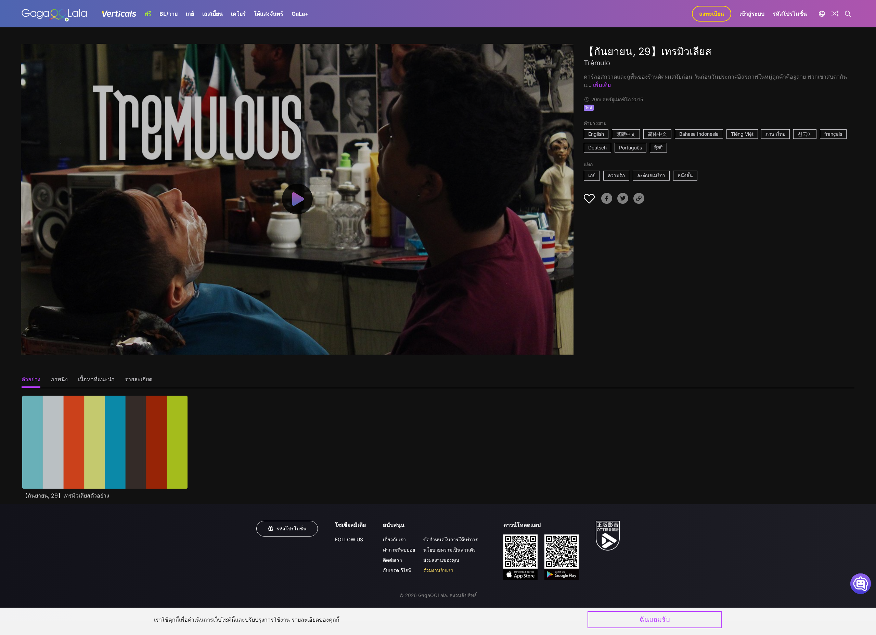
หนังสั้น (685, 175)
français (833, 134)
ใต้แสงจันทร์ (268, 13)
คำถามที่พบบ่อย (399, 550)
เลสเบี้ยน (212, 13)
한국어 (805, 134)
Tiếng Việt (742, 134)
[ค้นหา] (848, 13)
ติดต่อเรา (392, 560)
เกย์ (190, 13)
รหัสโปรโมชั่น (790, 13)
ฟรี (147, 13)
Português (630, 147)
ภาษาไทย (775, 134)
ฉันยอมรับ (655, 620)
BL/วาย (168, 13)
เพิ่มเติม (602, 84)
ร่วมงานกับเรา (438, 570)
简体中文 (657, 134)
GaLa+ (300, 13)
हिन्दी (658, 147)
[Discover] (834, 13)
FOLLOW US (349, 539)
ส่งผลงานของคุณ (441, 560)
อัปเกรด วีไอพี (397, 570)
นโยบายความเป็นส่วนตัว (449, 550)
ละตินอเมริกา (651, 175)
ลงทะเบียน (711, 13)
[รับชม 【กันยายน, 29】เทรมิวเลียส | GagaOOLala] (54, 13)
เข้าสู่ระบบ (751, 13)
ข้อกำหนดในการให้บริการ (450, 539)
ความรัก (616, 175)
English (596, 134)
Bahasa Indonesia (699, 134)
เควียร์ (238, 13)
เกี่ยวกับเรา (394, 539)
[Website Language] (821, 13)
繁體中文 (625, 134)
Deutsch (597, 147)
